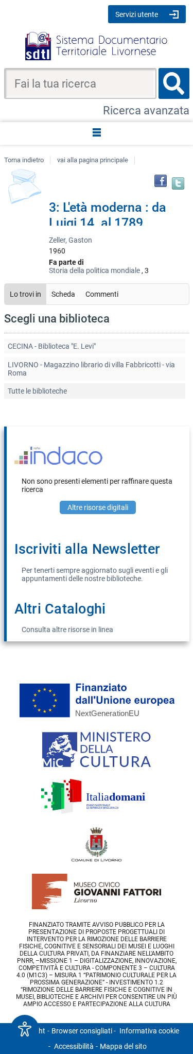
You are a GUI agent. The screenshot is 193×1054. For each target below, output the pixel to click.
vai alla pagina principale (92, 160)
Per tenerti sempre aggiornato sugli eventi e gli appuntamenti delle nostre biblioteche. (95, 574)
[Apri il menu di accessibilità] (24, 1029)
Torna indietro (24, 160)
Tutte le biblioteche (37, 391)
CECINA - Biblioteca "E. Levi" (52, 346)
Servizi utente (136, 14)
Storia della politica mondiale (94, 270)
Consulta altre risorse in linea (67, 629)
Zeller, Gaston (70, 240)
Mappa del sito (123, 1046)
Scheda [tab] (63, 294)
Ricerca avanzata (146, 110)
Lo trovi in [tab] (25, 294)
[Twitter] (178, 183)
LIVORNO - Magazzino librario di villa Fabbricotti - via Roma (91, 369)
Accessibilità (74, 1046)
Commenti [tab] (101, 294)
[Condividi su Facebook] (160, 181)
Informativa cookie (149, 1031)
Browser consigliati (81, 1031)
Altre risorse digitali (97, 507)
